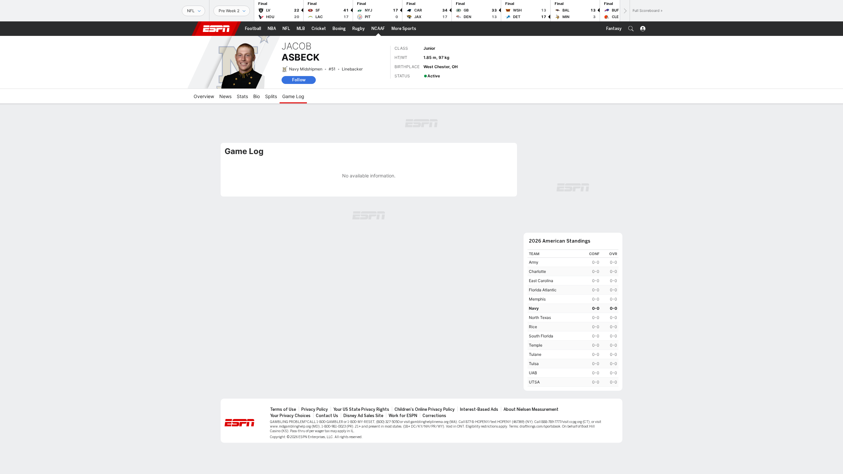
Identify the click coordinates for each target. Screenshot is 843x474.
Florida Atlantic (543, 289)
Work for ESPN (403, 415)
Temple (535, 345)
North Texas (540, 317)
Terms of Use (283, 409)
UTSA (534, 382)
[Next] (625, 10)
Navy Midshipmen (305, 68)
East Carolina (541, 280)
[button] (631, 28)
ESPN (216, 28)
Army (533, 262)
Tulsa (534, 363)
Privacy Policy (314, 409)
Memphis (537, 299)
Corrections (434, 415)
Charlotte (537, 271)
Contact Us (327, 415)
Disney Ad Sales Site (363, 415)
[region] (573, 318)
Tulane (535, 354)
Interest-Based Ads (479, 409)
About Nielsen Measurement (530, 409)
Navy (534, 308)
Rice (533, 326)
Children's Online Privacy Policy (424, 409)
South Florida (541, 335)
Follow (299, 79)
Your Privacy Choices (290, 415)
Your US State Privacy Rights (361, 409)
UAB (533, 372)
